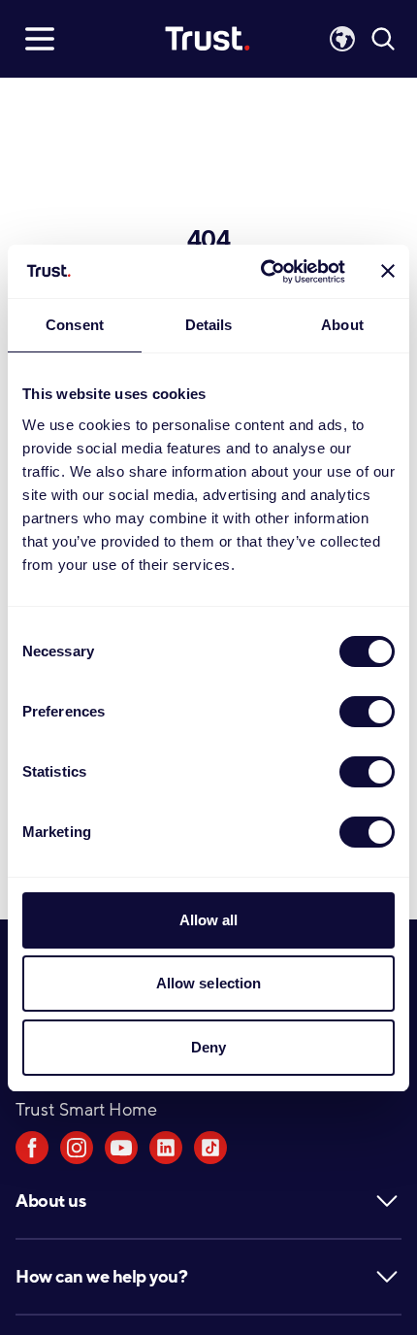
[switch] (367, 711)
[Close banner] (388, 271)
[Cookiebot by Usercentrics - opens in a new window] (262, 271)
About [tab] (342, 325)
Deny (208, 1047)
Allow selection (209, 983)
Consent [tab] (75, 325)
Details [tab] (209, 325)
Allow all (209, 920)
